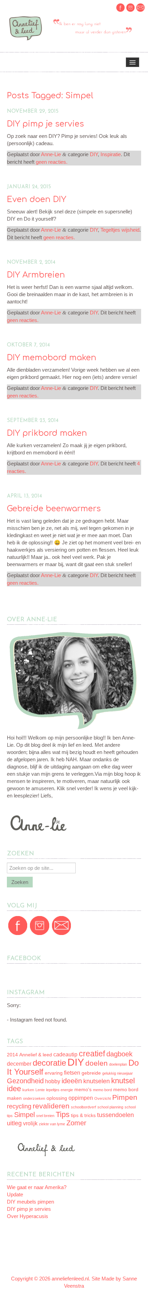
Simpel (24, 1114)
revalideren (51, 1106)
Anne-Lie (51, 154)
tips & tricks (83, 1115)
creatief (92, 1053)
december (19, 1064)
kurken (28, 1090)
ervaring (54, 1073)
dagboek (119, 1054)
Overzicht (102, 1098)
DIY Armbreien (36, 275)
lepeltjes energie (59, 1090)
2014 (12, 1054)
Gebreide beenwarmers (54, 508)
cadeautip (65, 1054)
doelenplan (118, 1064)
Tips (63, 1114)
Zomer (76, 1123)
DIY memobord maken (51, 357)
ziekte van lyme (52, 1124)
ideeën (72, 1081)
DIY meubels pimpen (30, 1202)
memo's (83, 1089)
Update (15, 1194)
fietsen (72, 1073)
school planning (110, 1107)
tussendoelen (115, 1115)
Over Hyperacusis (27, 1216)
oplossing (56, 1098)
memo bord (102, 1090)
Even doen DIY (36, 199)
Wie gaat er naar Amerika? (36, 1187)
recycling (19, 1106)
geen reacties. (51, 162)
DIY (94, 154)
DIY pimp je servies (45, 124)
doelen (96, 1063)
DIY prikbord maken (47, 433)
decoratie (49, 1062)
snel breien (45, 1116)
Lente (40, 1090)
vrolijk (30, 1123)
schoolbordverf (83, 1107)
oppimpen (80, 1098)
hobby (52, 1081)
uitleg (14, 1123)
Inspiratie (111, 154)
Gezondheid (25, 1081)
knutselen (96, 1081)
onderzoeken (34, 1098)
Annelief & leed (35, 1054)
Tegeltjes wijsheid (120, 230)
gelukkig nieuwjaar (117, 1073)
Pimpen (124, 1097)
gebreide (91, 1073)
